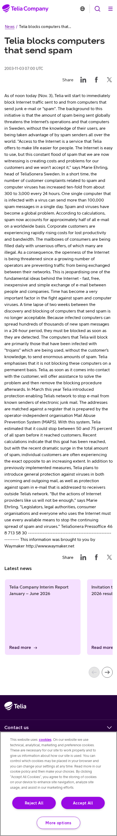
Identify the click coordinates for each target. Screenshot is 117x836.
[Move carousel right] (107, 672)
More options (58, 822)
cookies (45, 740)
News (9, 26)
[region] (58, 784)
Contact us (16, 727)
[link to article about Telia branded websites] (82, 8)
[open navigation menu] (97, 8)
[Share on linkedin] (83, 79)
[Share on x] (109, 79)
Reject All (34, 803)
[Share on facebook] (96, 79)
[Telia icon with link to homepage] (15, 717)
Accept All (83, 803)
